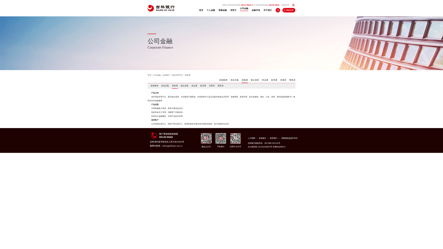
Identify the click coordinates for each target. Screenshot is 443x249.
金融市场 (256, 10)
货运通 (265, 80)
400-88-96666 (274, 5)
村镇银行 (263, 138)
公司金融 (244, 8)
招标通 (187, 75)
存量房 (283, 80)
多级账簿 (223, 80)
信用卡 (233, 10)
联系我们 (274, 138)
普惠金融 (223, 10)
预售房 (292, 80)
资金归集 (234, 80)
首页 (201, 10)
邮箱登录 (285, 5)
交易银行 (166, 75)
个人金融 (211, 10)
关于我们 (267, 10)
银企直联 (255, 80)
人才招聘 (252, 138)
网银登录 (290, 10)
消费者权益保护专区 (289, 138)
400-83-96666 (246, 5)
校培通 (274, 80)
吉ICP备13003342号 (272, 143)
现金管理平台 (177, 75)
